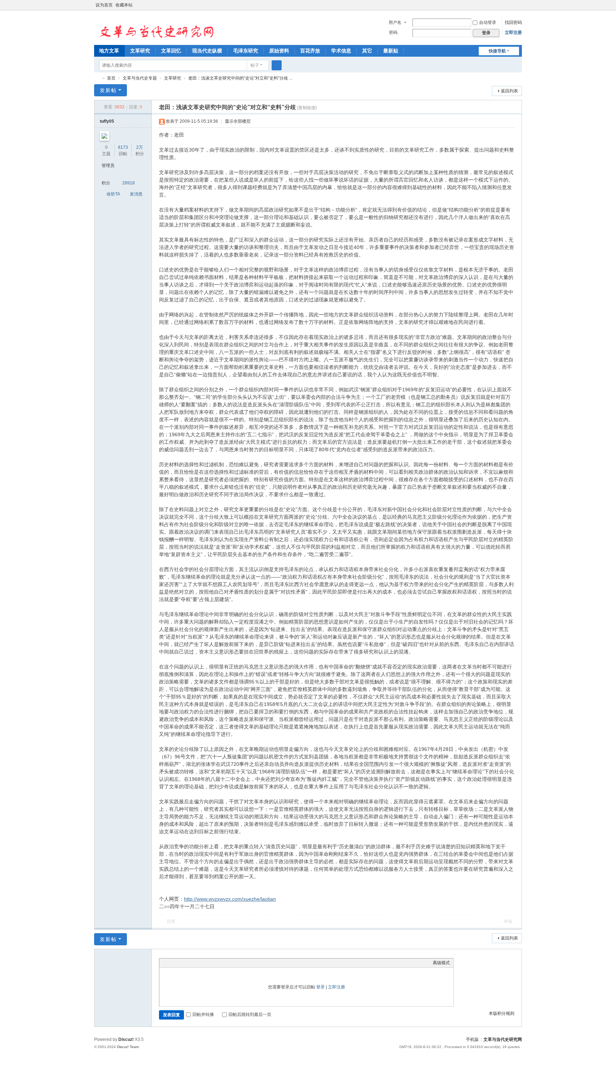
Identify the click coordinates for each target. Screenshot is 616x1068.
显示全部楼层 (238, 121)
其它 (367, 51)
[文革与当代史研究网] (154, 27)
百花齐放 (310, 51)
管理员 (108, 165)
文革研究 (140, 51)
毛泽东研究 (245, 51)
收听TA (113, 194)
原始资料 (279, 51)
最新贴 (390, 51)
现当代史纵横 (207, 51)
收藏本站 (124, 4)
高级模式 (441, 962)
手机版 (472, 1039)
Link (189, 962)
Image (180, 962)
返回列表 (509, 90)
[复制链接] (307, 107)
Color (171, 962)
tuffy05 (107, 121)
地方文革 (109, 51)
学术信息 (341, 51)
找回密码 (513, 22)
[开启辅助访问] (512, 5)
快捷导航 (497, 51)
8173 (123, 147)
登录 (320, 987)
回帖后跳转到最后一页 (250, 1014)
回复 (171, 921)
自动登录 (487, 22)
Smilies (216, 962)
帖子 (255, 65)
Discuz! (126, 1039)
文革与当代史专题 (140, 78)
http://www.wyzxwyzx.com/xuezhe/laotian (230, 899)
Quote (198, 962)
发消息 (136, 194)
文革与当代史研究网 (97, 78)
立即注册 (513, 32)
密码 (393, 32)
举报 (508, 921)
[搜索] (277, 65)
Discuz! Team (128, 1047)
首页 (111, 78)
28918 (128, 182)
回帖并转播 (203, 1014)
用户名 (395, 22)
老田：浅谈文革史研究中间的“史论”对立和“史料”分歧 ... (240, 78)
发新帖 (108, 90)
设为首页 (104, 4)
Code (207, 962)
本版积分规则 (501, 1013)
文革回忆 (171, 51)
